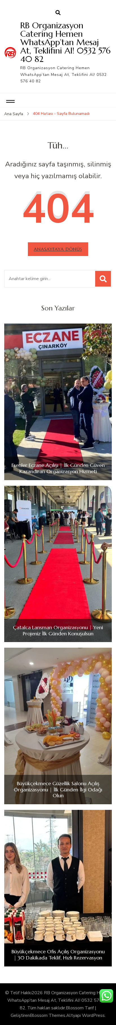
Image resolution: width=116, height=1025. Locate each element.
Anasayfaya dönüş (58, 249)
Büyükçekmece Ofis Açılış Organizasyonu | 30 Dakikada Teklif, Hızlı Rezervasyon (58, 955)
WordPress (93, 1015)
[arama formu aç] (58, 13)
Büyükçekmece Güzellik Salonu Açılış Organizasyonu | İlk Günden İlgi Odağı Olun (58, 789)
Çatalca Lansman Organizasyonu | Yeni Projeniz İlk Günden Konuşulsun (58, 630)
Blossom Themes (47, 1015)
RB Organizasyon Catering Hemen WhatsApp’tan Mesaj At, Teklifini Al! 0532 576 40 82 (65, 42)
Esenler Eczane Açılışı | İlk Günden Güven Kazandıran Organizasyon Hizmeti (58, 468)
